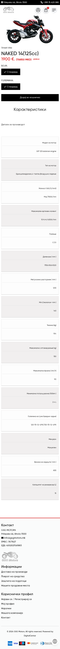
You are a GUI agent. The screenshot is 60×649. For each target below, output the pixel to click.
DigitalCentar (30, 636)
